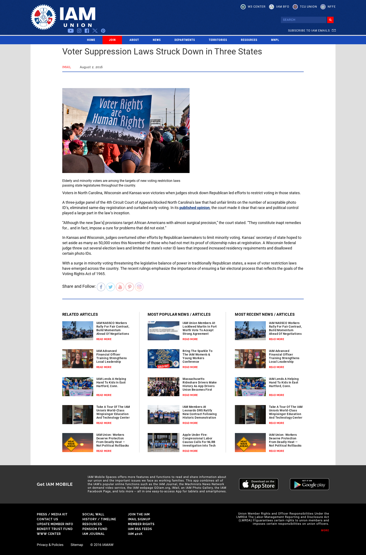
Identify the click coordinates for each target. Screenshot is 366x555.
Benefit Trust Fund (55, 529)
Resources (249, 40)
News (157, 40)
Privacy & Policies (50, 545)
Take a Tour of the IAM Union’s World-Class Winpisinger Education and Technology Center (113, 412)
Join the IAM (139, 514)
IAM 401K (135, 534)
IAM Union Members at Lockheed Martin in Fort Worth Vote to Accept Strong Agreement (200, 328)
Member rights (141, 524)
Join (112, 40)
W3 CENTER (257, 6)
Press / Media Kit (52, 514)
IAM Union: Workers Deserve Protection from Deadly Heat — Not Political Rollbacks (112, 440)
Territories (218, 40)
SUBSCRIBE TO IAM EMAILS (309, 30)
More (325, 530)
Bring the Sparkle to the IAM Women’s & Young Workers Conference (197, 356)
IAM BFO (282, 6)
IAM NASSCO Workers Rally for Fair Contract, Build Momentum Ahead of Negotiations (112, 328)
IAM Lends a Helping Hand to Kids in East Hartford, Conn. (111, 382)
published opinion (194, 207)
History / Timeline (99, 519)
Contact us (47, 519)
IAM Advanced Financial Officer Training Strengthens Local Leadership (111, 356)
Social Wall (93, 514)
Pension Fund (94, 529)
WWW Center (49, 534)
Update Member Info (55, 524)
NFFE (332, 6)
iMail (66, 67)
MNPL (275, 40)
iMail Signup (139, 519)
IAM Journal (93, 534)
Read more (103, 339)
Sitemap (77, 545)
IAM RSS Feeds (140, 529)
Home (91, 40)
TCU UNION (308, 6)
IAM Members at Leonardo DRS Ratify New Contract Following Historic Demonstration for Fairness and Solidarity (200, 415)
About (134, 40)
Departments (185, 40)
